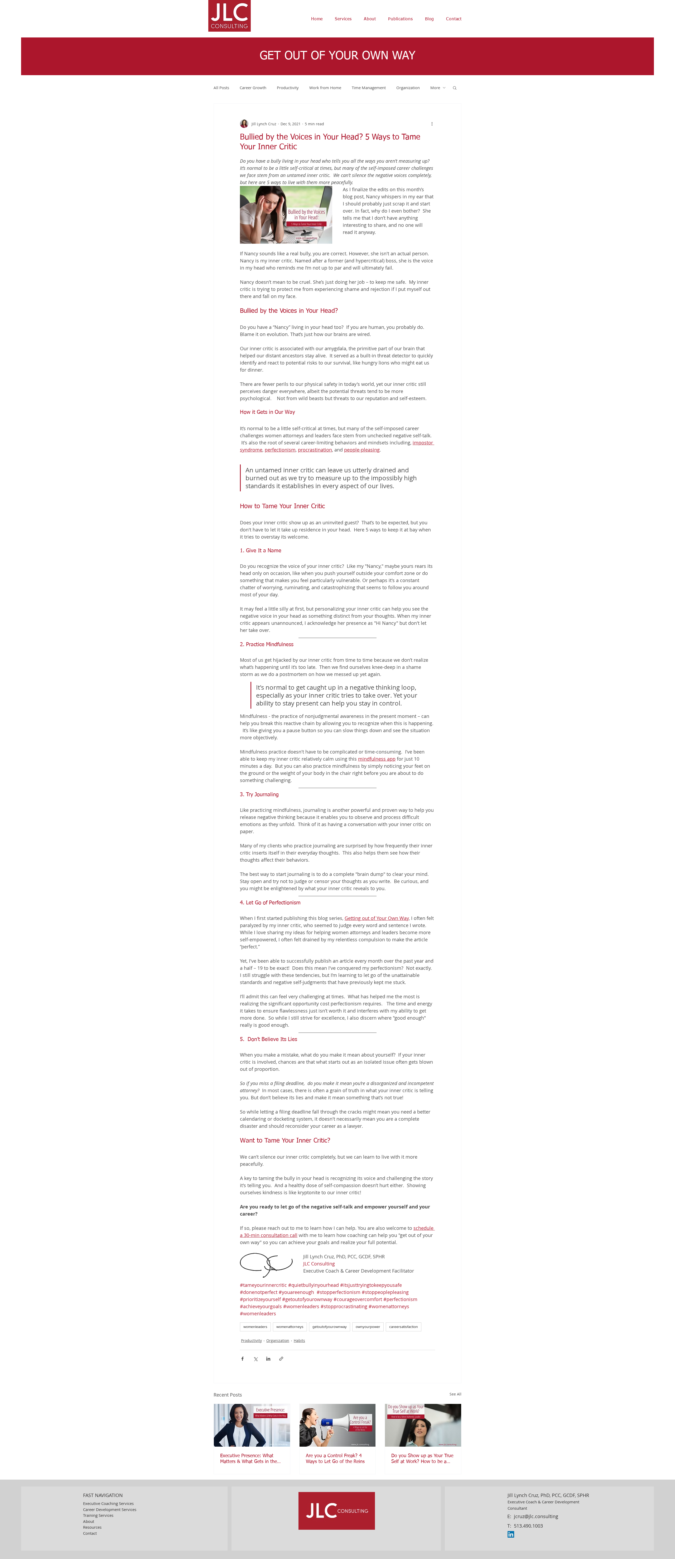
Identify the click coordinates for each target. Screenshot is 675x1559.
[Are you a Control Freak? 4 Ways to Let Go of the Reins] (338, 1425)
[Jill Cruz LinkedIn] (511, 1534)
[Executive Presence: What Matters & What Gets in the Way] (252, 1425)
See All (455, 1394)
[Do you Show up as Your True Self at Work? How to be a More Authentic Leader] (423, 1425)
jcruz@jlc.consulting (536, 1516)
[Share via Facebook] (242, 1358)
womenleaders (255, 1327)
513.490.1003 (528, 1526)
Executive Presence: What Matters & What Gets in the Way (248, 1459)
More (435, 87)
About (88, 1521)
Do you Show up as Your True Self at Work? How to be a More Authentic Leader (422, 1459)
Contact (90, 1533)
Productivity (288, 87)
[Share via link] (281, 1358)
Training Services (98, 1515)
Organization (408, 87)
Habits (299, 1340)
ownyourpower (368, 1327)
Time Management (369, 87)
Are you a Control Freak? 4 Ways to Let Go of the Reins (335, 1459)
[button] (343, 19)
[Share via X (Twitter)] (255, 1358)
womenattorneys (289, 1327)
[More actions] (432, 124)
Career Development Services (109, 1509)
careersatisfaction (403, 1327)
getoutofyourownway (329, 1327)
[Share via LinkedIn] (268, 1358)
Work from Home (325, 87)
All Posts (221, 87)
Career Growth (253, 87)
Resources (92, 1527)
